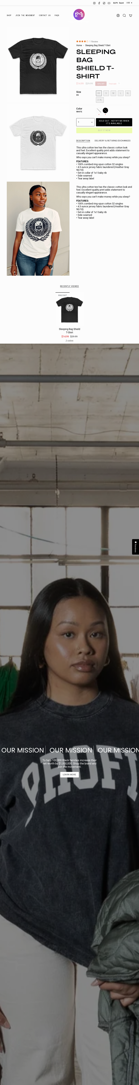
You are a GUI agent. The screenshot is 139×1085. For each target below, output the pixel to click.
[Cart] (130, 15)
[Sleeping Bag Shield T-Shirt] (70, 309)
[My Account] (118, 15)
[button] (9, 15)
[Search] (124, 15)
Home (79, 45)
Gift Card (118, 2)
